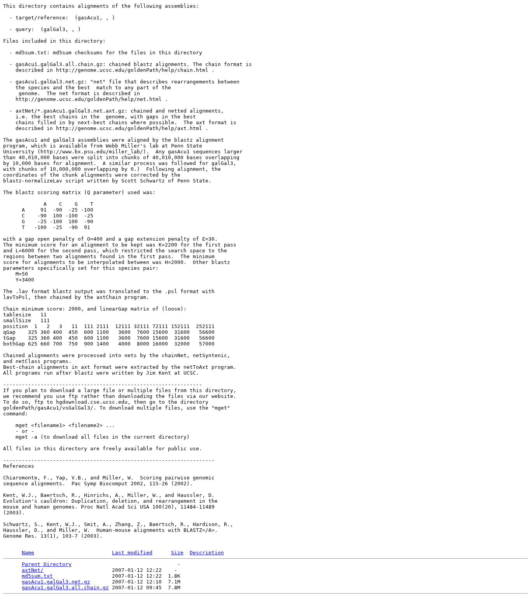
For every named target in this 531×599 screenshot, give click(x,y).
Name (28, 553)
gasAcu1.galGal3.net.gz (56, 582)
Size (177, 553)
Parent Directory (47, 564)
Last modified (132, 553)
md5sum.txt (37, 576)
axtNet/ (33, 570)
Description (207, 553)
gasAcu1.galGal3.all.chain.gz (65, 587)
